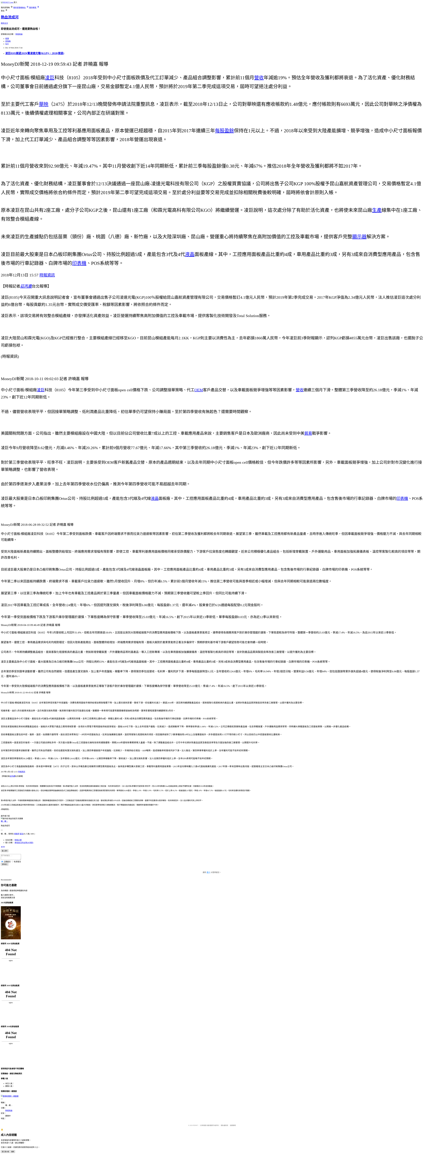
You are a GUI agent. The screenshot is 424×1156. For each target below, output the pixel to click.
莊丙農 (26, 286)
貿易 (308, 433)
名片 (7, 44)
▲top (3, 846)
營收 (259, 77)
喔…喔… (4, 821)
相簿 (7, 39)
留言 (21, 834)
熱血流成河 (10, 17)
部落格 (8, 41)
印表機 (79, 263)
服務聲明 (233, 1125)
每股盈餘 (224, 130)
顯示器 (359, 236)
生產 (377, 210)
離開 (12, 1151)
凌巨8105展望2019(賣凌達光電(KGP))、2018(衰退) (34, 53)
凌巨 (49, 77)
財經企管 (18, 840)
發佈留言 (5, 864)
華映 (43, 104)
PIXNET (195, 1125)
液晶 (189, 254)
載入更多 (5, 851)
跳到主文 (4, 23)
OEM (198, 390)
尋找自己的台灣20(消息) (24, 843)
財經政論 (19, 34)
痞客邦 (16, 834)
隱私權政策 (224, 1125)
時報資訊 (47, 275)
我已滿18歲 (5, 1151)
